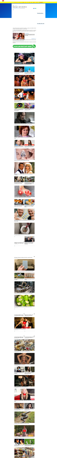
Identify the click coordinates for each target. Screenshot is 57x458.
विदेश (19, 2)
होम (14, 2)
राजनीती (29, 2)
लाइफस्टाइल (34, 2)
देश (17, 2)
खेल (27, 2)
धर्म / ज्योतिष (23, 2)
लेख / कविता (37, 2)
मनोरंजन (31, 2)
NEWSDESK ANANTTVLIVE (16, 8)
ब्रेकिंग (15, 2)
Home (13, 5)
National (16, 5)
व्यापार (25, 2)
